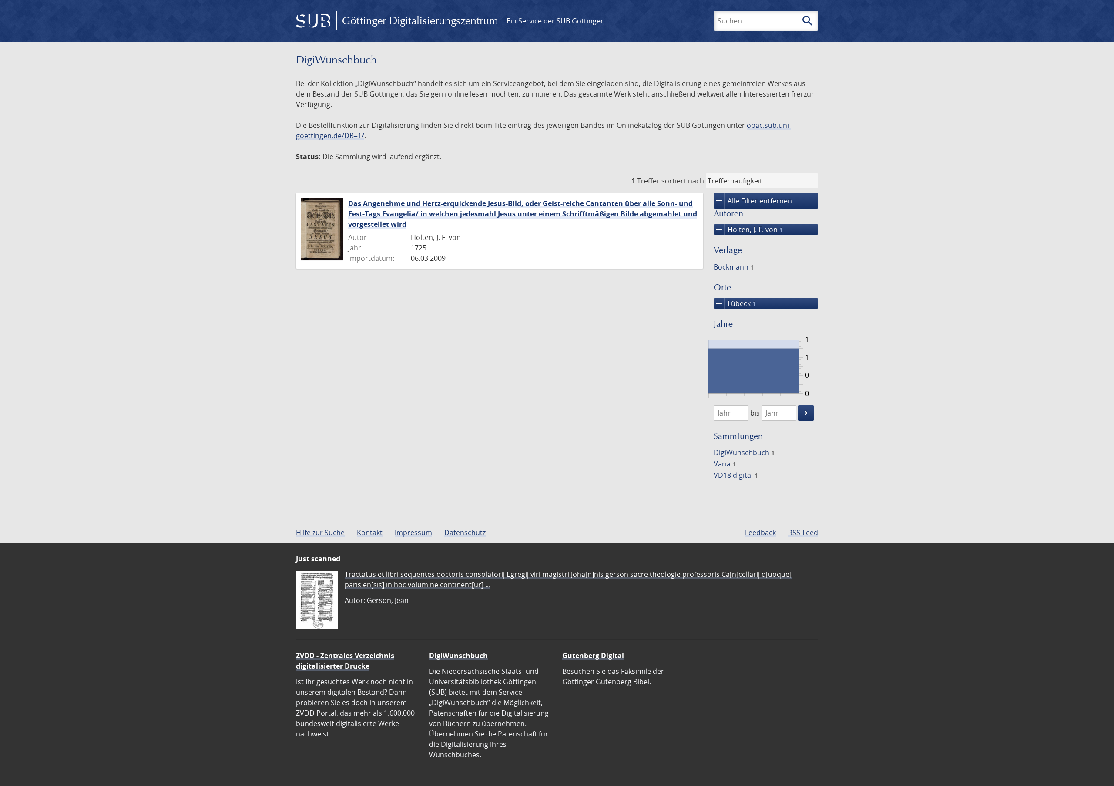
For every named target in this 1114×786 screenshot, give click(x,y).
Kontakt (370, 532)
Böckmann (734, 267)
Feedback (760, 532)
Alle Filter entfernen (753, 201)
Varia (725, 464)
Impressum (413, 532)
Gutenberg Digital (593, 655)
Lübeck (735, 303)
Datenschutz (465, 532)
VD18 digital (736, 475)
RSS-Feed (803, 532)
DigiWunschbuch (744, 452)
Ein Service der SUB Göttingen (556, 21)
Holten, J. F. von (748, 229)
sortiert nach (682, 181)
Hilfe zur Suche (320, 532)
